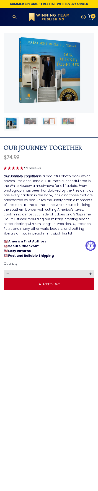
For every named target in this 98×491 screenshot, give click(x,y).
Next (90, 73)
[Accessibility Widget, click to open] (90, 245)
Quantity (11, 263)
